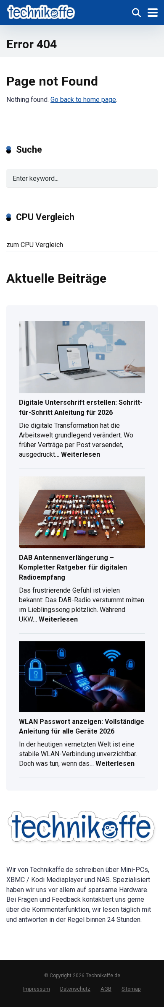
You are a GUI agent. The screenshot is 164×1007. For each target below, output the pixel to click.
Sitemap (131, 989)
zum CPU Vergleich (34, 245)
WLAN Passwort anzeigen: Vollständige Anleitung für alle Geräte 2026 (81, 726)
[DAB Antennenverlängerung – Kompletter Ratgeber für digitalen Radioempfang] (82, 513)
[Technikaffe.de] (41, 11)
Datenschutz (75, 989)
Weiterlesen (80, 455)
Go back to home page (83, 100)
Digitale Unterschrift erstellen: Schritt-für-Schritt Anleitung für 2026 (81, 407)
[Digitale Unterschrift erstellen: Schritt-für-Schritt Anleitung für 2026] (82, 358)
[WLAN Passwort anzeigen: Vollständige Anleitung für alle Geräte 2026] (82, 677)
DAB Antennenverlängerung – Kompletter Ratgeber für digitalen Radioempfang (73, 567)
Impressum (36, 989)
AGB (106, 989)
